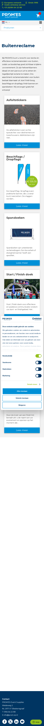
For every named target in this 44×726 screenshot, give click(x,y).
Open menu (40, 22)
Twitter (10, 721)
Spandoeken (15, 217)
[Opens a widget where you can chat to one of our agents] (36, 722)
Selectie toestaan (22, 398)
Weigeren (22, 405)
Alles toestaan (22, 391)
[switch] (36, 362)
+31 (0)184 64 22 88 (13, 8)
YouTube (22, 721)
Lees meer (22, 145)
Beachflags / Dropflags (15, 158)
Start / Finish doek (19, 274)
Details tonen (32, 384)
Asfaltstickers (16, 100)
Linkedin (16, 721)
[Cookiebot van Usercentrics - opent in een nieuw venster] (32, 319)
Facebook (4, 721)
